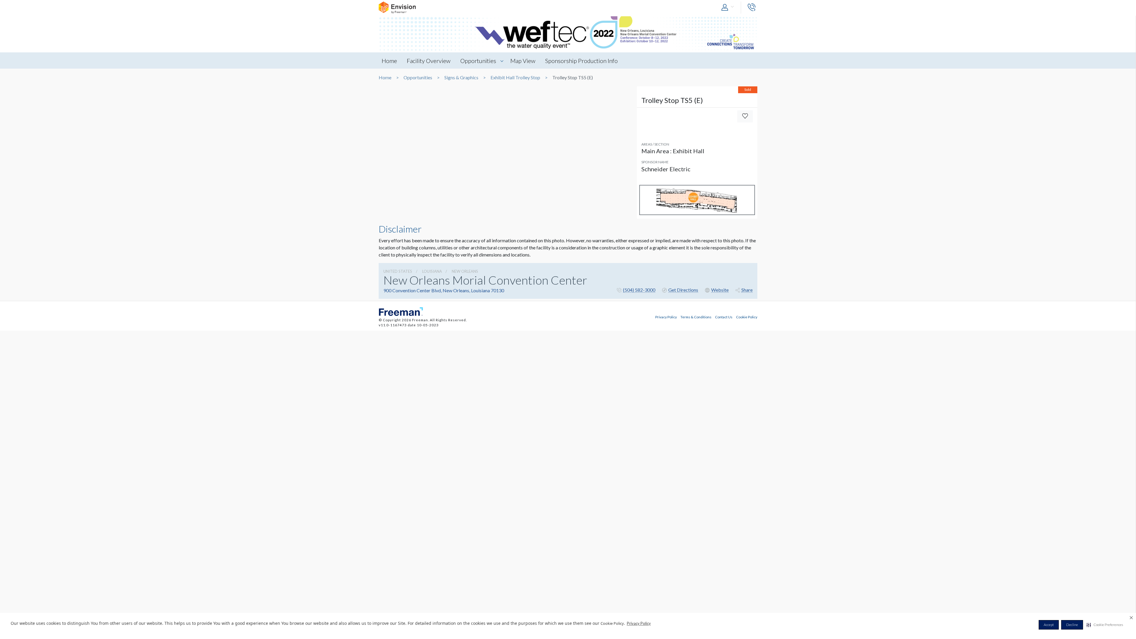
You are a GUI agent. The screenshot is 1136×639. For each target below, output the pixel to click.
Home (389, 60)
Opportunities (478, 60)
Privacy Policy (639, 623)
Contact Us (723, 317)
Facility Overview (429, 60)
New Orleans (465, 271)
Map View (522, 60)
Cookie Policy (746, 317)
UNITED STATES (397, 271)
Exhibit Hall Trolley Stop (515, 77)
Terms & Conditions (695, 317)
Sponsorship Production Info (581, 60)
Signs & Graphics (461, 77)
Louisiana (432, 271)
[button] (1104, 625)
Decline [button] (1072, 624)
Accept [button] (1049, 624)
